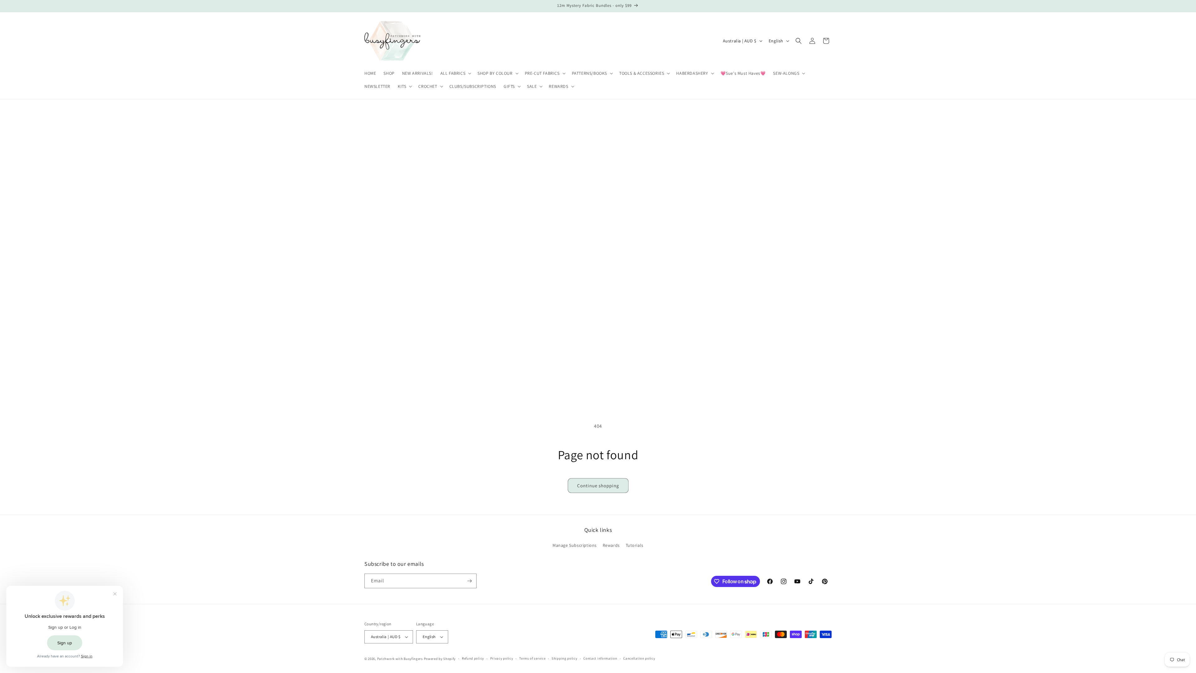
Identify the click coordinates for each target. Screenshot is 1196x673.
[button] (455, 73)
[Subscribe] (469, 581)
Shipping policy (564, 658)
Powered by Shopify (440, 658)
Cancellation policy (639, 658)
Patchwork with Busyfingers (400, 658)
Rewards (611, 545)
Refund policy (473, 658)
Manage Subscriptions (575, 545)
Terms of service (532, 658)
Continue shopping (598, 486)
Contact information (600, 658)
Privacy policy (501, 658)
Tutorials (634, 545)
